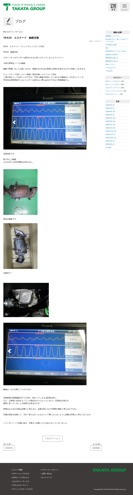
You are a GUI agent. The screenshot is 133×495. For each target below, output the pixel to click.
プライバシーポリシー (50, 470)
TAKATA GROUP (109, 489)
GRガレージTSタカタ (20, 477)
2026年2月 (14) (110, 124)
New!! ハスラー (110, 64)
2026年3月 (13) (110, 121)
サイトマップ (47, 477)
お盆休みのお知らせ (111, 54)
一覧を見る (109, 71)
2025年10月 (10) (110, 137)
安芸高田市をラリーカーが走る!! (115, 51)
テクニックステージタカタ (114, 91)
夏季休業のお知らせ (111, 58)
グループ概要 (17, 470)
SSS (106, 48)
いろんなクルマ (110, 67)
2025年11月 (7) (110, 134)
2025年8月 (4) (109, 144)
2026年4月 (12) (110, 118)
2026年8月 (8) (109, 105)
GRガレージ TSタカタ (112, 81)
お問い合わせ (47, 474)
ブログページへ (52, 438)
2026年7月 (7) (109, 108)
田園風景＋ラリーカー (112, 36)
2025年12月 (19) (110, 131)
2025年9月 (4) (109, 141)
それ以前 (108, 147)
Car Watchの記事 (111, 44)
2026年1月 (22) (110, 128)
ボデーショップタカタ (112, 84)
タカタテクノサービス (112, 87)
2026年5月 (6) (109, 115)
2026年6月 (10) (110, 111)
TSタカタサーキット (112, 94)
